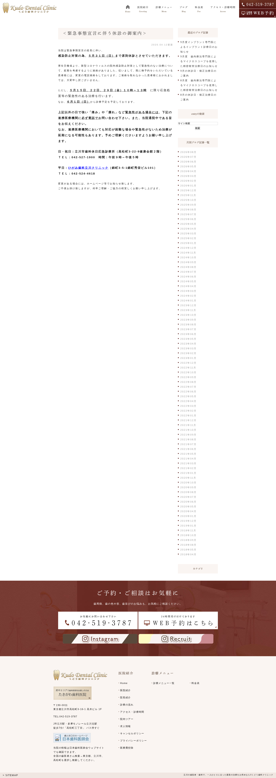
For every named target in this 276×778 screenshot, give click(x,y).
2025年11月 (188, 195)
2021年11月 (188, 425)
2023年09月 (188, 319)
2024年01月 (188, 300)
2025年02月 (188, 238)
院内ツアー (127, 719)
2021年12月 (188, 420)
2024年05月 (188, 281)
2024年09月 (188, 262)
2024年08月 (188, 267)
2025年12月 (188, 190)
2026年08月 (188, 152)
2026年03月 (188, 176)
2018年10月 (188, 535)
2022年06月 (188, 391)
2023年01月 (188, 358)
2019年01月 (188, 525)
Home (124, 683)
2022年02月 (188, 410)
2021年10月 (188, 430)
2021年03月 (188, 463)
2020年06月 (188, 501)
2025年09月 (188, 204)
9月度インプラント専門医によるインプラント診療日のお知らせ (199, 47)
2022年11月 (188, 367)
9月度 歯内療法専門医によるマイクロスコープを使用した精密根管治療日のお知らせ (199, 61)
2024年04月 (188, 286)
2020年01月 (188, 516)
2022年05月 (188, 396)
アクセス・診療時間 (132, 711)
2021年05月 (188, 453)
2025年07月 (188, 214)
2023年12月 (188, 305)
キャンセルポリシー (132, 733)
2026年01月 (188, 185)
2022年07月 (188, 386)
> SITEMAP (10, 775)
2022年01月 (188, 415)
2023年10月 (188, 315)
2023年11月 (188, 310)
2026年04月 (188, 171)
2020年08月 (188, 492)
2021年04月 (188, 458)
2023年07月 (188, 329)
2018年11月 (188, 530)
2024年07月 (188, 271)
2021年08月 (188, 439)
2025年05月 (188, 224)
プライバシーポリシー (133, 740)
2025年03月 (188, 233)
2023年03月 (188, 348)
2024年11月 (188, 252)
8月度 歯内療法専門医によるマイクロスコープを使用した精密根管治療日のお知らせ (199, 85)
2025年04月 (188, 228)
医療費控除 (127, 747)
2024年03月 (188, 291)
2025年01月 (188, 243)
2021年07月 (188, 444)
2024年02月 (188, 295)
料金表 (195, 683)
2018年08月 (188, 544)
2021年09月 (188, 434)
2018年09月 (188, 540)
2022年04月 (188, 401)
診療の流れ (127, 704)
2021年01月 (188, 473)
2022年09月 (188, 377)
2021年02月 (188, 468)
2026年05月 (188, 166)
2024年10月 (188, 257)
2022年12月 (188, 362)
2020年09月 (188, 487)
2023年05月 (188, 339)
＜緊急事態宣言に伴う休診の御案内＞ (105, 33)
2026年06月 (188, 161)
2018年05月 (188, 549)
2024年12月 (188, 248)
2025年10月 (188, 200)
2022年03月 (188, 406)
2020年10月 (188, 482)
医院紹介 (125, 690)
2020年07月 (188, 497)
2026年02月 (188, 180)
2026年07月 (188, 157)
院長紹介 (125, 697)
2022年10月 (188, 372)
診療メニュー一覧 (164, 683)
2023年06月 (188, 334)
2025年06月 (188, 219)
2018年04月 (188, 554)
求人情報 (125, 726)
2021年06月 (188, 449)
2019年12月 (188, 521)
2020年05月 (188, 506)
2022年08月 (188, 382)
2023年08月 (188, 324)
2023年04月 (188, 343)
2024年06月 (188, 276)
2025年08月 (188, 209)
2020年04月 (188, 511)
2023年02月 (188, 353)
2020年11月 (188, 477)
